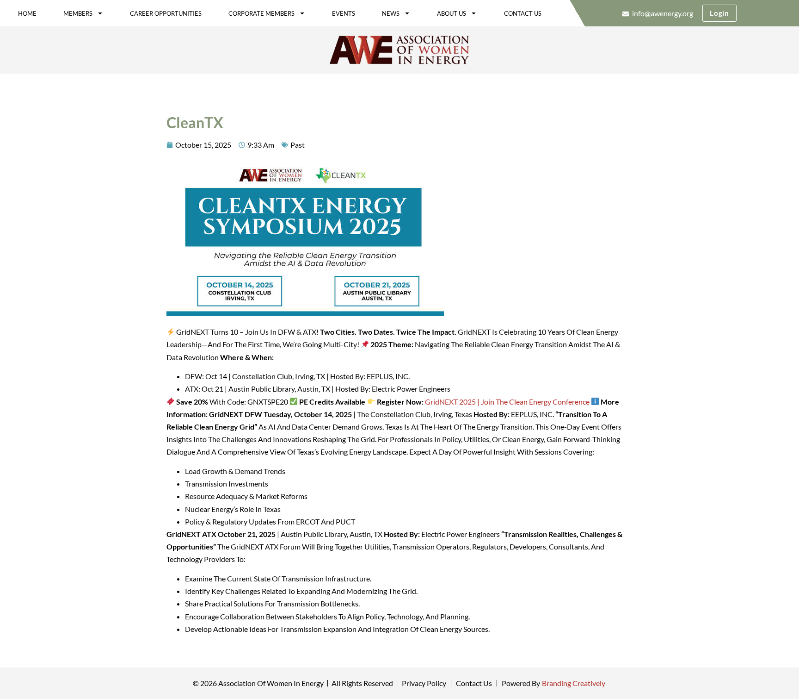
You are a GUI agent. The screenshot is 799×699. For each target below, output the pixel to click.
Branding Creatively (573, 683)
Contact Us (522, 13)
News (391, 13)
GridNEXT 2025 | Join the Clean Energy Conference (507, 401)
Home (27, 13)
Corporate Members (261, 13)
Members (77, 13)
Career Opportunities (166, 13)
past (297, 144)
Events (343, 13)
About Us (451, 13)
